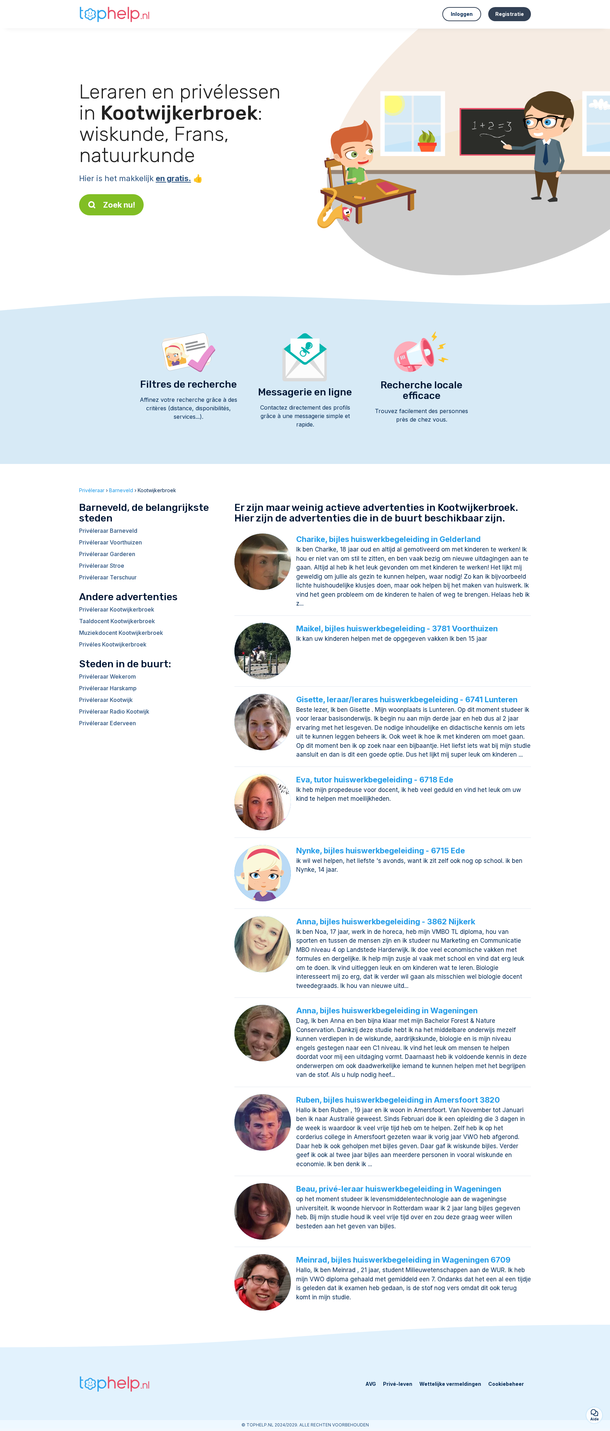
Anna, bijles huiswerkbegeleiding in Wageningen (387, 1010)
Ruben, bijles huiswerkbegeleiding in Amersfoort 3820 (398, 1099)
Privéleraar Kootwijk (106, 699)
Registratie (509, 14)
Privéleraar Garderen (107, 554)
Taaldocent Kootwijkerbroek (117, 621)
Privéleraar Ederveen (107, 723)
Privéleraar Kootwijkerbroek (116, 609)
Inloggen (462, 14)
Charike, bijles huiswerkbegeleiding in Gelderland (388, 539)
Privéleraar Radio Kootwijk (114, 711)
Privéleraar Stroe (101, 565)
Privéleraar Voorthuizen (110, 542)
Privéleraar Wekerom (107, 676)
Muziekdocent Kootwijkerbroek (121, 632)
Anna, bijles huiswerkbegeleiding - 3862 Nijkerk (385, 921)
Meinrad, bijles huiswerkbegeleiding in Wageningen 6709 (403, 1259)
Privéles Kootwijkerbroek (112, 644)
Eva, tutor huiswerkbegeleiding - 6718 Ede (374, 779)
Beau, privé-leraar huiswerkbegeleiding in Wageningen (398, 1188)
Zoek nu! (119, 204)
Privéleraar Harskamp (108, 688)
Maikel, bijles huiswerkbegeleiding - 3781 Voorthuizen (397, 628)
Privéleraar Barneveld (108, 530)
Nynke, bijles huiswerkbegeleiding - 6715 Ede (380, 850)
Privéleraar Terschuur (108, 577)
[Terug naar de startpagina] (114, 14)
